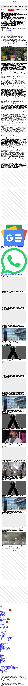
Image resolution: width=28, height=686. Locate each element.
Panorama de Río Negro (7, 638)
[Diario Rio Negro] (1, 675)
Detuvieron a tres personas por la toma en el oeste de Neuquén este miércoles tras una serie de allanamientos (14, 547)
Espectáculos (4, 626)
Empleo (2, 659)
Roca (16, 6)
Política (2, 611)
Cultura (2, 624)
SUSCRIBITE (20, 9)
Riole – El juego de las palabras (8, 665)
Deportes (2, 623)
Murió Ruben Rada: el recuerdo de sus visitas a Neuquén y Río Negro (13, 461)
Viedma (2, 657)
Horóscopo (3, 631)
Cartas (2, 642)
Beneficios (3, 670)
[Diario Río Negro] (3, 9)
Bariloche (20, 6)
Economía (2, 615)
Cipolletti (2, 656)
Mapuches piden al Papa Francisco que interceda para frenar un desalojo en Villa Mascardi (14, 64)
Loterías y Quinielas (5, 662)
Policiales (2, 644)
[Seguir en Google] (1, 38)
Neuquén (12, 6)
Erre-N (2, 625)
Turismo (2, 616)
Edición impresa (4, 649)
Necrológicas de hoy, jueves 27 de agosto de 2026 (12, 292)
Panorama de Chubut (6, 639)
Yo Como (3, 634)
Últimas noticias (5, 6)
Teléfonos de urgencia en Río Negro (9, 667)
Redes (1, 620)
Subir (3, 674)
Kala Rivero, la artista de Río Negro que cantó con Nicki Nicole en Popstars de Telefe (14, 445)
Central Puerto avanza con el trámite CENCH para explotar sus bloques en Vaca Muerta (13, 308)
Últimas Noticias (5, 610)
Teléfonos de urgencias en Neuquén (9, 668)
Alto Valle (2, 653)
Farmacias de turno (5, 664)
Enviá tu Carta (4, 643)
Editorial (3, 636)
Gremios (3, 612)
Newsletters (4, 619)
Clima (2, 630)
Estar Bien (4, 627)
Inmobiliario (3, 646)
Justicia (3, 613)
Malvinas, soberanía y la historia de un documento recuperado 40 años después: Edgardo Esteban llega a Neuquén (13, 529)
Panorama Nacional (6, 641)
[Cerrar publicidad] (1, 605)
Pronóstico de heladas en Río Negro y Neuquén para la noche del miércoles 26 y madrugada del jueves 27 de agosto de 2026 (13, 478)
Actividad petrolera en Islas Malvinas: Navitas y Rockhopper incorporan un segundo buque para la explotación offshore (13, 325)
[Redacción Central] (1, 26)
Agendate (4, 621)
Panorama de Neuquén (7, 637)
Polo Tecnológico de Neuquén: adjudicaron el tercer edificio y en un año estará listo (13, 343)
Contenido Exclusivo (5, 647)
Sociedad (2, 629)
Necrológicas (3, 661)
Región (2, 12)
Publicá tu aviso (4, 660)
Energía (2, 614)
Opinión (2, 635)
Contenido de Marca (5, 648)
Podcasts (2, 645)
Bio (2, 632)
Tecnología (3, 633)
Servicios (2, 617)
